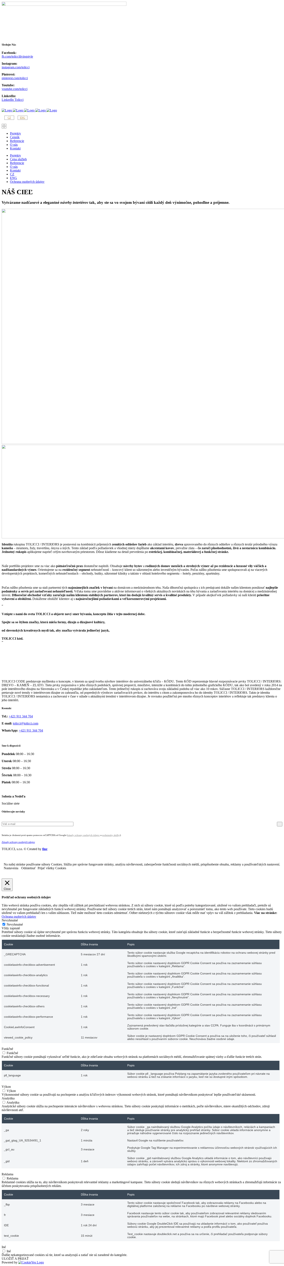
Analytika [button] (8, 1098)
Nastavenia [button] (11, 868)
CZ (9, 117)
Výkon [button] (6, 1086)
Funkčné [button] (7, 1049)
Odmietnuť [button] (28, 868)
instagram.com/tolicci (16, 67)
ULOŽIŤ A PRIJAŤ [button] (15, 1258)
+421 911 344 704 (21, 716)
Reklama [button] (7, 1174)
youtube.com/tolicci (14, 89)
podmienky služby (111, 835)
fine (44, 849)
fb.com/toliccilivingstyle (17, 56)
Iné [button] (4, 1247)
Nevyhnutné (15, 924)
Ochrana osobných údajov (19, 916)
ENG (22, 117)
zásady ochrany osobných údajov (84, 835)
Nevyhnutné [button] (10, 920)
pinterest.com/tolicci (15, 78)
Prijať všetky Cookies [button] (52, 868)
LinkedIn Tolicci (12, 99)
